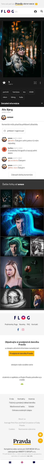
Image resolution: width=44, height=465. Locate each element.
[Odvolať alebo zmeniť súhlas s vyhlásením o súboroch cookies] (40, 434)
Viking (13, 97)
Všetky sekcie (29, 4)
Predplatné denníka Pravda (21, 353)
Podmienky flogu (11, 324)
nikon (5, 97)
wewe (10, 138)
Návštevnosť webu (17, 406)
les (24, 92)
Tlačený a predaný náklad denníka (22, 402)
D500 (31, 92)
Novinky (22, 324)
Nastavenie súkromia (27, 429)
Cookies (12, 429)
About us (22, 419)
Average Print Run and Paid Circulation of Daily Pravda (22, 424)
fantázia (16, 92)
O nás (11, 399)
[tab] (22, 102)
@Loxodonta (13, 160)
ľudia (21, 97)
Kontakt (35, 324)
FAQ (28, 324)
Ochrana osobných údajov (22, 410)
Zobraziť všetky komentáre (22, 174)
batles (10, 148)
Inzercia (32, 399)
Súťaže (31, 406)
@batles (11, 140)
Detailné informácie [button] (10, 103)
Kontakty (21, 399)
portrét (6, 92)
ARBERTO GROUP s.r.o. (27, 451)
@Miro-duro (12, 167)
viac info (30, 456)
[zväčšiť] (35, 83)
